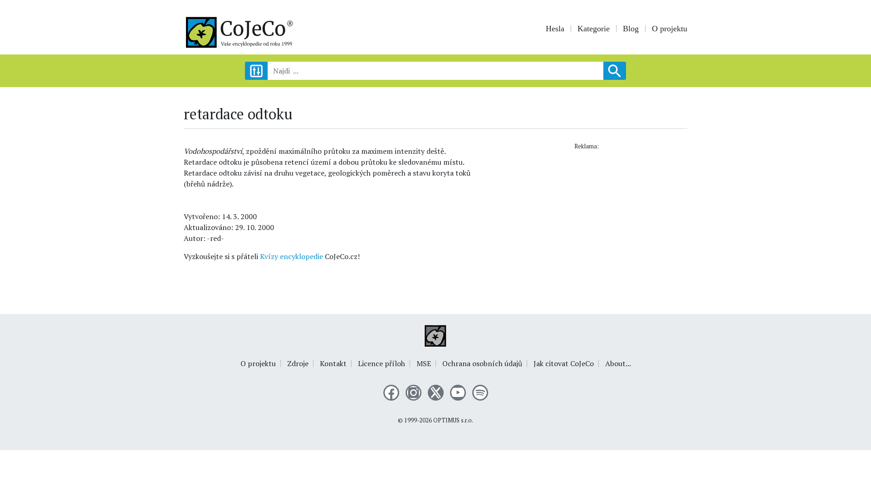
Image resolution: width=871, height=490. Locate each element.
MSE (423, 363)
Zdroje (297, 363)
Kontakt (333, 363)
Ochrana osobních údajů (482, 363)
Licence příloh (381, 363)
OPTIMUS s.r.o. (453, 420)
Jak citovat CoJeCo (563, 363)
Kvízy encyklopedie (291, 256)
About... (618, 363)
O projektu (669, 28)
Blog (631, 28)
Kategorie (593, 28)
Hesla (555, 28)
